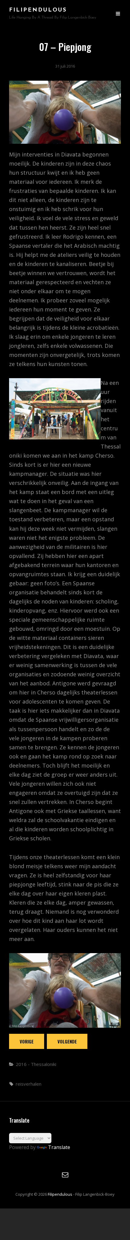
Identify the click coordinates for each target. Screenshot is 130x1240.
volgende (67, 1041)
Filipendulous (38, 10)
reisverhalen (28, 1084)
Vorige (27, 1041)
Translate (59, 1147)
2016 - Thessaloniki (36, 1064)
